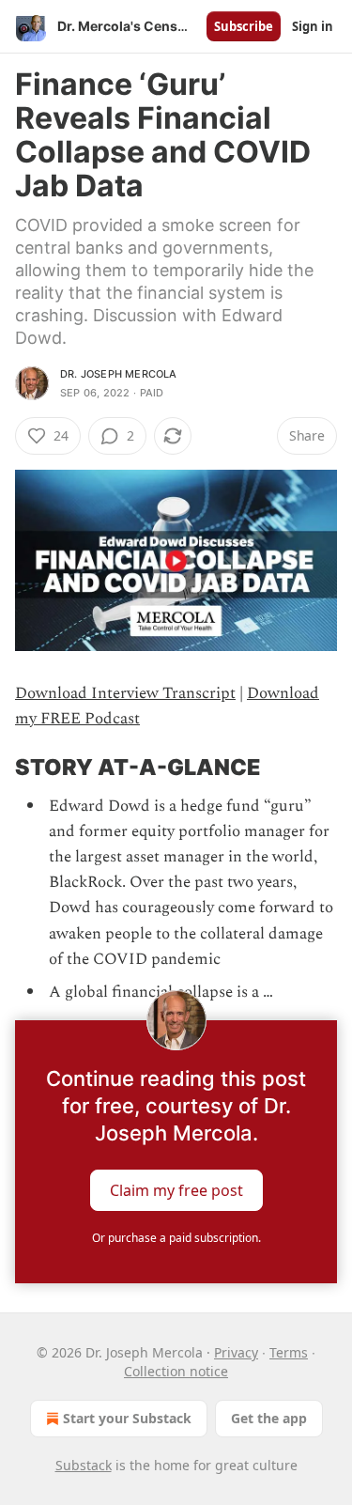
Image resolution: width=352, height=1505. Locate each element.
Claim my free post (176, 1190)
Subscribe (243, 26)
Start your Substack (127, 1418)
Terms (288, 1352)
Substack (83, 1465)
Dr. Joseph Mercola (118, 373)
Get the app (269, 1418)
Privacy (236, 1352)
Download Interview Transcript (125, 693)
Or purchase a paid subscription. (176, 1238)
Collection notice (176, 1371)
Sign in (312, 26)
